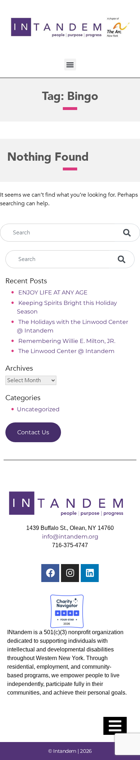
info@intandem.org (70, 536)
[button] (70, 64)
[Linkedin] (90, 573)
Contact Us (33, 432)
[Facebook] (50, 573)
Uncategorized (38, 409)
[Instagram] (70, 573)
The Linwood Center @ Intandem (66, 351)
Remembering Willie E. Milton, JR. (66, 341)
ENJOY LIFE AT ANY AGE (53, 292)
